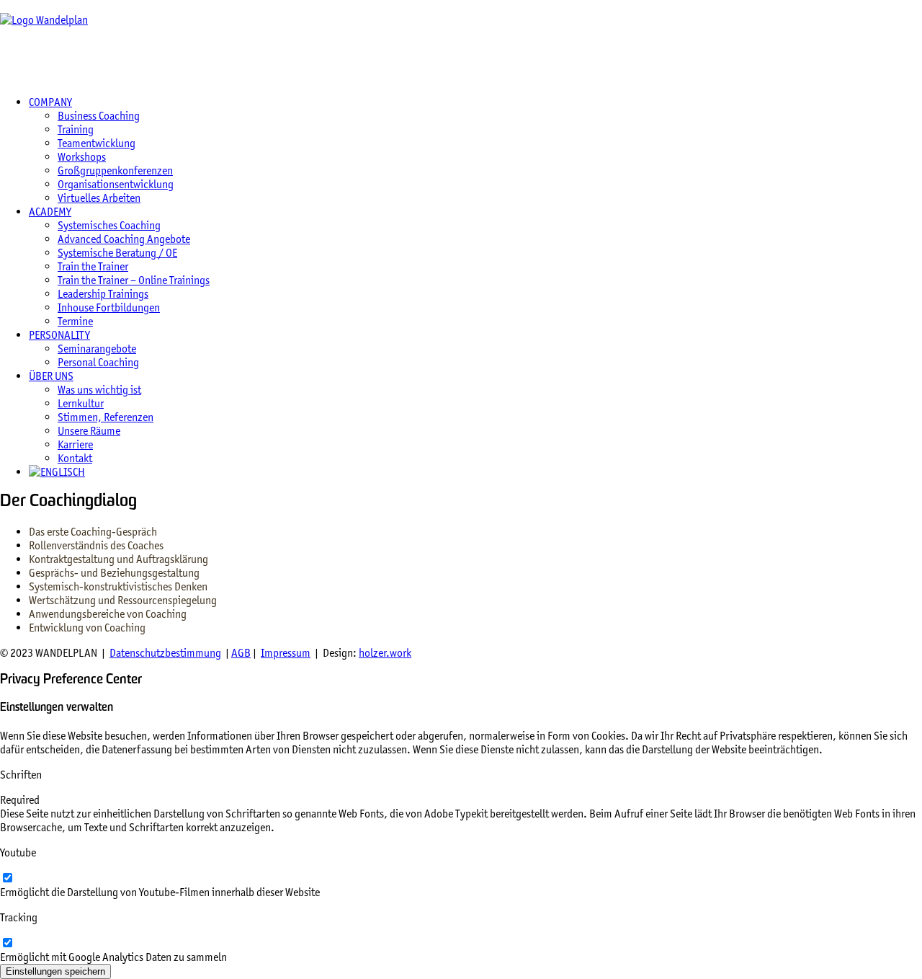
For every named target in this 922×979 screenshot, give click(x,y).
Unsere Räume (89, 431)
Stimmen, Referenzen (105, 417)
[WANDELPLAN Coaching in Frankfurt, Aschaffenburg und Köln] (461, 42)
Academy (50, 211)
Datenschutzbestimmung (165, 653)
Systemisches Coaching (109, 225)
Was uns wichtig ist (99, 390)
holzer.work (385, 653)
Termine (75, 321)
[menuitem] (475, 150)
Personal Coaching (98, 362)
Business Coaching (99, 116)
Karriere (75, 444)
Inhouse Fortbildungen (109, 307)
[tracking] (7, 943)
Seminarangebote (97, 348)
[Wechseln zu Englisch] (57, 472)
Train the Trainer (93, 266)
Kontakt (75, 458)
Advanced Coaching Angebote (124, 239)
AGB (241, 653)
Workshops (82, 157)
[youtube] (7, 878)
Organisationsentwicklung (116, 184)
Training (76, 129)
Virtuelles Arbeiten (99, 198)
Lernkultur (81, 403)
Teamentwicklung (96, 143)
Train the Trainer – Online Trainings (134, 280)
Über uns (51, 376)
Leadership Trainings (103, 294)
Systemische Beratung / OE (117, 253)
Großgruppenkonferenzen (115, 170)
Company (50, 102)
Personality (59, 335)
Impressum (285, 653)
